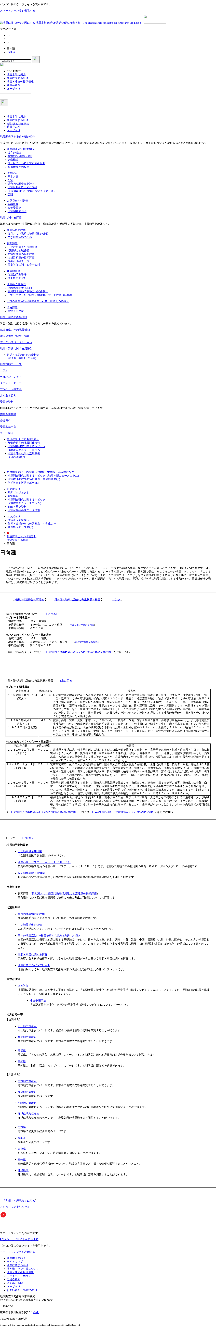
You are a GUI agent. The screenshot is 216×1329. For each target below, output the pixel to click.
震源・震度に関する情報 (32, 954)
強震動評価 (13, 271)
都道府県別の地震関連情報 (24, 442)
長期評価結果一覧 (18, 261)
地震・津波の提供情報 (13, 317)
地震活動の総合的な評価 (22, 187)
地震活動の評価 (16, 230)
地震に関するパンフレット (34, 965)
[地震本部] (8, 533)
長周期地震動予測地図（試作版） (28, 291)
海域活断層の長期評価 (21, 257)
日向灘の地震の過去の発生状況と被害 (77, 599)
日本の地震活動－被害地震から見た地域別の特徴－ (38, 301)
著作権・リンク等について (23, 1268)
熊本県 (22, 1127)
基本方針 (13, 176)
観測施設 (13, 496)
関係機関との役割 (18, 166)
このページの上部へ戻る (15, 1206)
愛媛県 (22, 1050)
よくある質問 (8, 395)
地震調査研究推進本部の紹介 (17, 136)
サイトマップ (15, 1261)
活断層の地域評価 (18, 250)
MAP (36, 1312)
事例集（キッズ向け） (21, 527)
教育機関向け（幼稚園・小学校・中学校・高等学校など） (42, 472)
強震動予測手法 (17, 274)
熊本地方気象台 (27, 1081)
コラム (4, 370)
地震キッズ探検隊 (18, 520)
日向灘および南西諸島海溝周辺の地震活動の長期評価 (78, 652)
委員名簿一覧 (8, 426)
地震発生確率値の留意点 (82, 625)
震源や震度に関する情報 (15, 336)
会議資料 (5, 420)
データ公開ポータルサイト (16, 342)
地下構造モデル (17, 278)
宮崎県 (22, 1159)
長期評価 (12, 243)
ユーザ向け (7, 433)
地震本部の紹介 (16, 1258)
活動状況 (12, 173)
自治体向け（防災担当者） (23, 439)
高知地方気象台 (27, 1037)
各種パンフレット (11, 376)
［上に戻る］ (50, 614)
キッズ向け (13, 516)
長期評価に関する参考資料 (24, 264)
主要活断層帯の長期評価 (22, 247)
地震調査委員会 (17, 211)
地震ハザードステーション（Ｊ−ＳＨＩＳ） (44, 862)
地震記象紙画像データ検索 (24, 510)
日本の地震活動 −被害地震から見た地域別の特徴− (123, 812)
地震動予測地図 (16, 284)
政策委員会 (14, 207)
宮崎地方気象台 (27, 1102)
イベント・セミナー (12, 383)
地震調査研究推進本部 (20, 149)
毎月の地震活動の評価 (31, 913)
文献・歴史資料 (17, 506)
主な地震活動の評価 (20, 237)
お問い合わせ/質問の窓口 (22, 1290)
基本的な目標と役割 (20, 156)
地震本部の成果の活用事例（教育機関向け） (35, 479)
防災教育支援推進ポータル (24, 482)
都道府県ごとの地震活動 (15, 329)
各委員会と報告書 (17, 200)
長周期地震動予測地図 (31, 873)
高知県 (22, 1061)
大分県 (22, 1148)
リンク (116, 599)
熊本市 (22, 1138)
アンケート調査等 (11, 389)
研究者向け (13, 488)
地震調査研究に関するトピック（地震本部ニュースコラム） (44, 475)
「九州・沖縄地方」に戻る (19, 1200)
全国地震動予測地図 (20, 287)
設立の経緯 (14, 152)
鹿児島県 (23, 1170)
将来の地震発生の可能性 (29, 599)
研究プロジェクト (18, 492)
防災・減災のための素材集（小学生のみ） (33, 523)
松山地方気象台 (27, 1026)
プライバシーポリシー (20, 1275)
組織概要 (13, 204)
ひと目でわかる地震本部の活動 (26, 163)
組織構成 (13, 159)
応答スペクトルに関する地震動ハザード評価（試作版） (41, 295)
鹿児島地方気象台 (28, 1113)
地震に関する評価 (11, 217)
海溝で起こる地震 (17, 540)
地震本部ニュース (11, 364)
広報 (10, 194)
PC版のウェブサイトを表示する (19, 1239)
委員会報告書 (8, 414)
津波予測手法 (16, 311)
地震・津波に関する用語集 (16, 348)
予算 (10, 180)
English (11, 52)
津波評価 (12, 307)
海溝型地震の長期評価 (21, 254)
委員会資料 (7, 401)
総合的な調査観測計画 (21, 183)
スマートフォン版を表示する (17, 10)
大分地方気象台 (27, 1092)
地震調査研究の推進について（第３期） (32, 190)
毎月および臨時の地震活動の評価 (28, 233)
